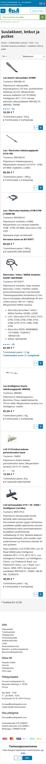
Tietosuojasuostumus (23, 746)
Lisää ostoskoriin (40, 127)
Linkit (4, 643)
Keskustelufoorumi (10, 646)
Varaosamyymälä (9, 637)
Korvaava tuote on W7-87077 (18, 239)
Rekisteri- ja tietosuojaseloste (15, 649)
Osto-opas (6, 671)
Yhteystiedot (7, 629)
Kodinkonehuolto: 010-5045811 (15, 726)
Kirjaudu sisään (8, 662)
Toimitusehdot (8, 632)
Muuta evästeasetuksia (12, 652)
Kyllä (27, 758)
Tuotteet (3, 11)
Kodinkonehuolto (9, 640)
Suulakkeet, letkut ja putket (20, 34)
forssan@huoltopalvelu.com (11, 5)
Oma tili (5, 665)
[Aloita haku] (43, 17)
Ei (17, 758)
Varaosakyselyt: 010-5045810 (14, 723)
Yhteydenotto (8, 635)
